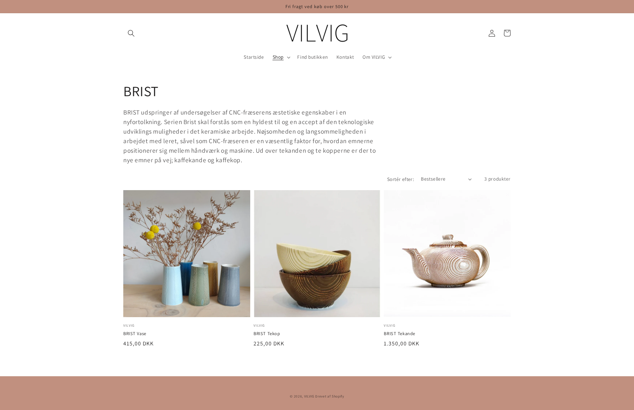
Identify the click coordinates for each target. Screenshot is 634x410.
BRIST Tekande (399, 333)
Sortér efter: (400, 179)
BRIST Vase (134, 333)
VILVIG (309, 396)
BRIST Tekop (267, 333)
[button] (131, 33)
